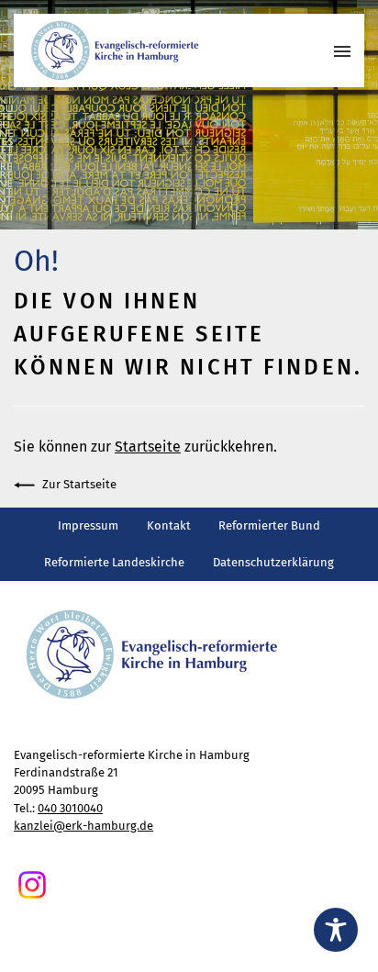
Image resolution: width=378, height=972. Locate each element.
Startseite (148, 446)
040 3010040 (70, 808)
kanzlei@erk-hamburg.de (83, 825)
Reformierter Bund (269, 525)
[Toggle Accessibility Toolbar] (336, 930)
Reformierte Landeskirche (114, 562)
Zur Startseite (79, 484)
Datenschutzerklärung (273, 562)
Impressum (88, 525)
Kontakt (169, 525)
